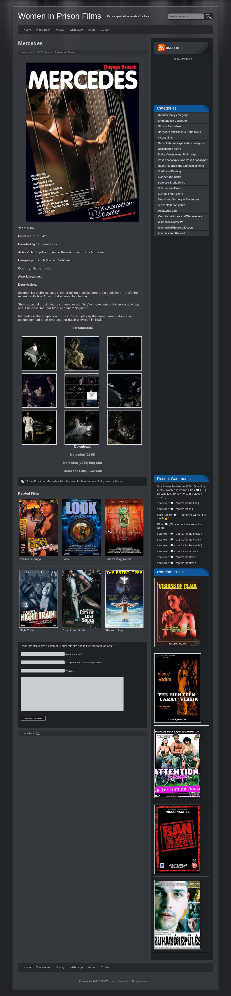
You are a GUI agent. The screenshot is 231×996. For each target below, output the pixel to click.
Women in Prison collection (175, 227)
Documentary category (173, 115)
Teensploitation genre (171, 205)
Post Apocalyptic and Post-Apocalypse (183, 160)
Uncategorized (167, 210)
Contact (105, 29)
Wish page (76, 29)
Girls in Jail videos (169, 126)
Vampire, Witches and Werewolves (180, 216)
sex (73, 481)
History (60, 29)
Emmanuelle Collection (172, 120)
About (91, 29)
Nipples (65, 481)
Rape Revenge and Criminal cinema (181, 165)
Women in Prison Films (59, 15)
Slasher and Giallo (169, 177)
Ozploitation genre (169, 148)
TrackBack (30, 733)
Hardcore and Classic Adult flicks (179, 132)
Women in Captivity (170, 222)
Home (27, 29)
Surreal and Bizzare (65, 52)
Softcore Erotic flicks (171, 182)
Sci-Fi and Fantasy (170, 171)
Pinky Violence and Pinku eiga (177, 154)
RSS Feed (172, 47)
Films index (43, 29)
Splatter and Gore (169, 188)
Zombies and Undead (171, 233)
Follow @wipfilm (182, 59)
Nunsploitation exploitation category (181, 143)
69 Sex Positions (35, 481)
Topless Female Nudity (90, 481)
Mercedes (53, 481)
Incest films (165, 137)
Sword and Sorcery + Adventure (178, 199)
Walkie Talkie (114, 481)
